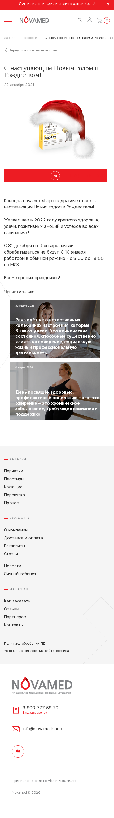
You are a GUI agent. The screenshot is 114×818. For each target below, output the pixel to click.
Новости (12, 566)
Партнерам (15, 617)
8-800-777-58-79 (40, 708)
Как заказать (17, 601)
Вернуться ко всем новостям (33, 50)
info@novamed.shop (42, 729)
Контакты (13, 625)
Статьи (11, 554)
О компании (16, 530)
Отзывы (11, 609)
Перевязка (14, 495)
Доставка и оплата (23, 538)
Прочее (11, 503)
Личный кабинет (20, 574)
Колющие (13, 487)
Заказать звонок (35, 712)
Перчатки (13, 471)
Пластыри (14, 479)
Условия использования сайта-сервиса (36, 651)
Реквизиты (14, 546)
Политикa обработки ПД (24, 644)
